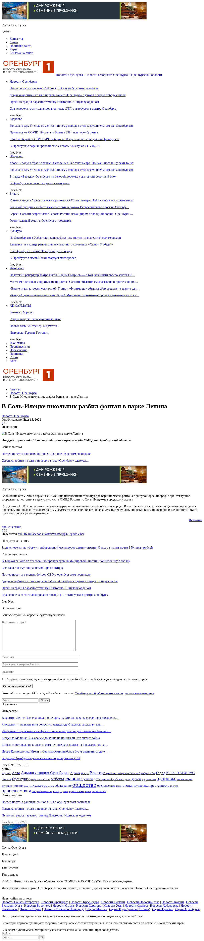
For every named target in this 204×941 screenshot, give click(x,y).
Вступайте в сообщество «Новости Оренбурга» (127, 773)
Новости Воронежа (37, 905)
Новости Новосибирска (143, 902)
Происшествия (20, 346)
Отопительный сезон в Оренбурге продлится (40, 220)
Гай (153, 773)
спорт (57, 791)
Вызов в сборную (21, 312)
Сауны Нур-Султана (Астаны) (129, 909)
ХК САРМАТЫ (20, 305)
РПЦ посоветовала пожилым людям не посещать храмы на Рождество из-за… (55, 744)
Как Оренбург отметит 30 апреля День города (41, 251)
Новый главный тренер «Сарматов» (34, 326)
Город (160, 773)
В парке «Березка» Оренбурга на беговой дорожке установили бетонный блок (63, 176)
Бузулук (85, 773)
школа (88, 791)
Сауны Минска (96, 909)
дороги (136, 779)
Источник (195, 520)
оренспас (103, 785)
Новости (6, 779)
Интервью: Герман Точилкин (29, 332)
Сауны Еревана (162, 909)
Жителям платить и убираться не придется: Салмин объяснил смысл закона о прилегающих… (74, 281)
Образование (18, 350)
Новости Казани (173, 902)
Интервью (17, 268)
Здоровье (16, 119)
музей (51, 786)
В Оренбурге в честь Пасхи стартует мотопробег (43, 258)
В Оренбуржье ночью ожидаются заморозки (40, 183)
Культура (16, 231)
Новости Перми (30, 909)
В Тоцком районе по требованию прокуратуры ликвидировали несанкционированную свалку (66, 561)
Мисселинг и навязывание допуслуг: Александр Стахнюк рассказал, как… (53, 724)
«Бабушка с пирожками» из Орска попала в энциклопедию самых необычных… (56, 731)
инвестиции (184, 779)
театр (65, 791)
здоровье (167, 778)
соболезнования (44, 791)
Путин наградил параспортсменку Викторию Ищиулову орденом (54, 101)
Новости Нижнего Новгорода (64, 909)
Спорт (14, 357)
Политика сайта (20, 45)
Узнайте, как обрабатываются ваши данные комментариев (114, 693)
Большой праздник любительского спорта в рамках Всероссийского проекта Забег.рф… (69, 207)
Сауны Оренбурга (187, 909)
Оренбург (20, 779)
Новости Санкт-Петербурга (20, 902)
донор (127, 779)
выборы (57, 779)
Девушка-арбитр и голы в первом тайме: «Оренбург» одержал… (45, 460)
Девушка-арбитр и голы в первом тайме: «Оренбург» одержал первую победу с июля (68, 95)
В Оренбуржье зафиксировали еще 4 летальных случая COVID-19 (54, 146)
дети (97, 779)
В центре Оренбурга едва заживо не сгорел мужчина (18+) (41, 758)
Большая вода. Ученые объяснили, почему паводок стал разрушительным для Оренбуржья (71, 125)
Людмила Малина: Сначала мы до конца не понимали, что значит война (51, 738)
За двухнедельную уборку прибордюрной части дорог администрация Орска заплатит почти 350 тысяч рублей (77, 547)
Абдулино (6, 773)
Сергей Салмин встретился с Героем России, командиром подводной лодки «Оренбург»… (71, 213)
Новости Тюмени (113, 902)
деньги (87, 779)
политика (140, 785)
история (18, 785)
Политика (16, 353)
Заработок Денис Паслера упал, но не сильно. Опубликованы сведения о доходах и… (60, 717)
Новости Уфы (112, 905)
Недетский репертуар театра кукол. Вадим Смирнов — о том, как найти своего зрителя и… (72, 275)
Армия (75, 773)
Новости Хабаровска (164, 905)
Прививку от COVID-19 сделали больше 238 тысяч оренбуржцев (54, 132)
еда (143, 779)
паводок (115, 785)
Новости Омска (63, 905)
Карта (14, 49)
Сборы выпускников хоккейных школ (35, 319)
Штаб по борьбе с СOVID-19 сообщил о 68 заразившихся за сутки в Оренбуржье (64, 139)
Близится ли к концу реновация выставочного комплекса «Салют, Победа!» (61, 244)
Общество (16, 156)
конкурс (28, 786)
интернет (7, 785)
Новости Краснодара (85, 902)
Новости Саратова (88, 905)
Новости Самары (136, 905)
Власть (14, 193)
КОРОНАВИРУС (180, 773)
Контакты (16, 38)
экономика (99, 791)
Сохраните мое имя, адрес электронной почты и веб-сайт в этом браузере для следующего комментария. (77, 679)
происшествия (11, 526)
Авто (13, 360)
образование (63, 785)
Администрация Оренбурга (45, 772)
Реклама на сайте (21, 53)
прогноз (174, 786)
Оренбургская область (39, 779)
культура (39, 785)
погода (126, 785)
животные (151, 779)
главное (73, 778)
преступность (159, 785)
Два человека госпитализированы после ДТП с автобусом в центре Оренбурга (63, 108)
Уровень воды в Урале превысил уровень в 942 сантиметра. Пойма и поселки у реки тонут (71, 163)
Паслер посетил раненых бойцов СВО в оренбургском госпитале (54, 88)
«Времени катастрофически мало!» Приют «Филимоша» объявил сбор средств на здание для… (74, 288)
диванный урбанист (112, 779)
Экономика (17, 343)
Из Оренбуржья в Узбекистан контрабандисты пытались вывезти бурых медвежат (65, 237)
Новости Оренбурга (23, 81)
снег (34, 791)
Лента (14, 42)
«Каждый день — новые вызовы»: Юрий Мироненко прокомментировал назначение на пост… (74, 295)
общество (84, 785)
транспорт (76, 791)
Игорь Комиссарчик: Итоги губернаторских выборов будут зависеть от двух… (55, 751)
